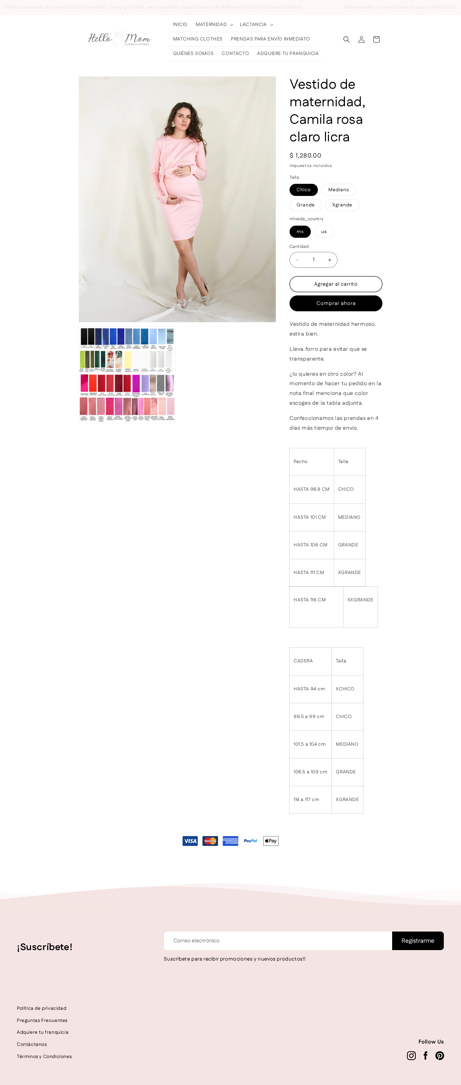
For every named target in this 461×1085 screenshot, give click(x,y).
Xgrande (342, 205)
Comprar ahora (336, 303)
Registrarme (418, 941)
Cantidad (299, 247)
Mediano (338, 190)
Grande (306, 205)
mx (300, 231)
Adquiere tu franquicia (43, 1032)
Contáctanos (32, 1044)
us (324, 231)
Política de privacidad (41, 1008)
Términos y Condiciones (44, 1056)
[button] (214, 25)
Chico (304, 190)
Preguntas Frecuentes (42, 1020)
